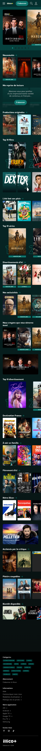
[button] (4, 3)
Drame (16, 664)
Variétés (15, 674)
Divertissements (13, 262)
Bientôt (11, 604)
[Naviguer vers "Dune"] (24, 561)
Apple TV (6, 713)
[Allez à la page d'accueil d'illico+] (10, 3)
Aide (4, 691)
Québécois (27, 667)
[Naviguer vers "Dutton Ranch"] (9, 561)
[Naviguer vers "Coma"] (9, 306)
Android (6, 711)
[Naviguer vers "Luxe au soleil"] (9, 211)
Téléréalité (7, 674)
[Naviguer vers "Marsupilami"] (9, 428)
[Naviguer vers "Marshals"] (14, 242)
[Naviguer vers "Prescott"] (9, 125)
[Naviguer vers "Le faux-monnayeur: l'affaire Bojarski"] (24, 428)
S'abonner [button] (22, 3)
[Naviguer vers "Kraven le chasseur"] (14, 155)
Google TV (6, 716)
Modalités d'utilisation (11, 697)
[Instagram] (9, 731)
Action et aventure (9, 660)
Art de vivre (20, 660)
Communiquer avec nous (12, 694)
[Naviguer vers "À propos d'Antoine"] (24, 125)
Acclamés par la (14, 549)
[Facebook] (4, 731)
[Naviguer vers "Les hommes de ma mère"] (24, 483)
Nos (10, 292)
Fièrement (10, 470)
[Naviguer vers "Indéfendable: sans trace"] (14, 27)
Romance (6, 671)
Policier (19, 667)
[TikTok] (13, 731)
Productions (13, 112)
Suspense (25, 671)
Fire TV (5, 719)
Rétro (8, 497)
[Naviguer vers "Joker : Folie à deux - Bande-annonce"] (14, 613)
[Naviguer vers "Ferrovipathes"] (24, 510)
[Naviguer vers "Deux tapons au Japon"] (24, 276)
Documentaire (7, 664)
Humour (31, 664)
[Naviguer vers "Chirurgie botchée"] (24, 589)
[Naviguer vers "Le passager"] (24, 68)
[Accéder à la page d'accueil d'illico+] (10, 741)
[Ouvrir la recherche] (31, 3)
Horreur (23, 664)
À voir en (11, 443)
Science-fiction (16, 671)
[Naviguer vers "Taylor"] (14, 396)
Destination (12, 415)
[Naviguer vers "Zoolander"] (9, 510)
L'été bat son (12, 198)
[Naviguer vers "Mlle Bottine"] (9, 483)
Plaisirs (11, 576)
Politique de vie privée (11, 700)
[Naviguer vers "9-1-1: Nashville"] (9, 68)
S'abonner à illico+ (10, 682)
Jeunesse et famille (9, 667)
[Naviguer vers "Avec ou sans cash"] (9, 276)
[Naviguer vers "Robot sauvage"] (9, 455)
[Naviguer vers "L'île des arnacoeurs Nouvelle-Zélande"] (9, 589)
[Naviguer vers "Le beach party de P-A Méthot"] (24, 211)
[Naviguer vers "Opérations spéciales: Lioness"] (24, 339)
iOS (4, 708)
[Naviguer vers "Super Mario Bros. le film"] (24, 455)
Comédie (29, 660)
